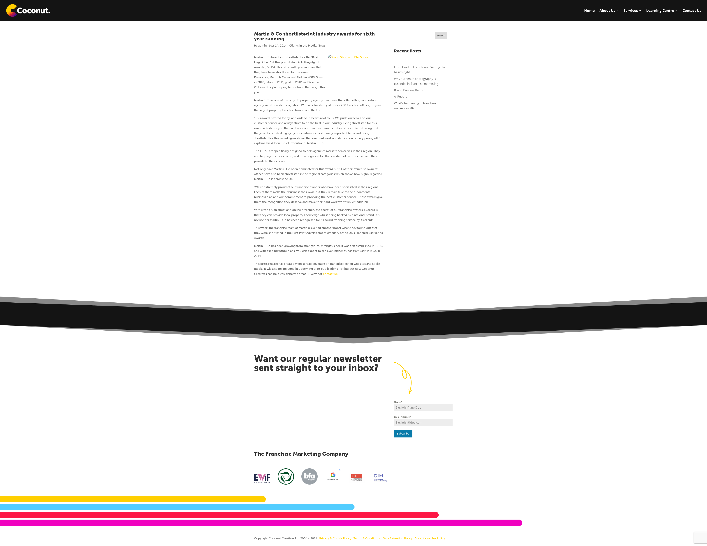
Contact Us (692, 11)
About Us (607, 11)
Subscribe (403, 433)
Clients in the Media (302, 45)
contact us (330, 274)
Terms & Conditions (367, 538)
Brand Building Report (409, 90)
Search (441, 35)
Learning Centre (660, 11)
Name (398, 401)
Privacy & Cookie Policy (335, 538)
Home (589, 11)
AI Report (400, 97)
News (321, 45)
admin (262, 45)
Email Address (402, 416)
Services (631, 11)
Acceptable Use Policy (430, 538)
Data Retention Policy (397, 538)
